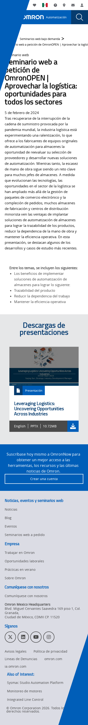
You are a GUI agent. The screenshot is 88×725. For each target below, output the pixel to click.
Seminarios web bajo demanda (40, 39)
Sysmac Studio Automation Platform (35, 682)
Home (9, 39)
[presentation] (8, 17)
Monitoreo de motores (24, 691)
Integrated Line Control (25, 699)
